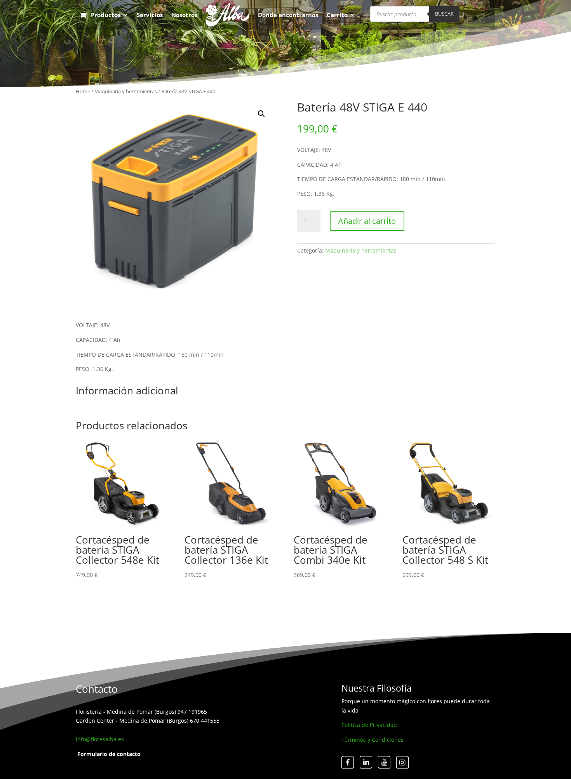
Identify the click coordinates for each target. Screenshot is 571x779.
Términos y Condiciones (372, 739)
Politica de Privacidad (369, 724)
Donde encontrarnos (288, 15)
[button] (261, 114)
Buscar (444, 13)
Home (83, 91)
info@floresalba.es (100, 739)
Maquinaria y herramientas (125, 91)
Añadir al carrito (367, 221)
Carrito (337, 15)
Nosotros (184, 15)
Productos (105, 15)
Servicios (150, 15)
